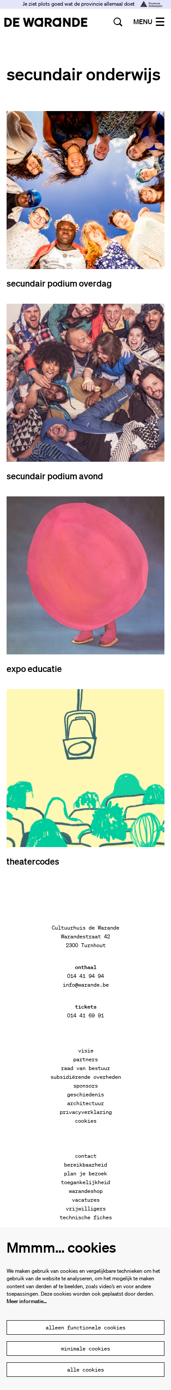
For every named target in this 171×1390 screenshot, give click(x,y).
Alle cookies (85, 1369)
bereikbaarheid (85, 1164)
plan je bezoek (85, 1173)
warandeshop (86, 1191)
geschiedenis (85, 1094)
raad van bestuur (85, 1068)
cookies (85, 1120)
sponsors (85, 1085)
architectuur (85, 1103)
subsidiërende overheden (85, 1077)
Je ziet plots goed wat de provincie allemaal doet (79, 3)
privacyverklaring (86, 1112)
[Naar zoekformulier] (118, 22)
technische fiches (86, 1217)
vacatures (86, 1199)
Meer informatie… (27, 1301)
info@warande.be (86, 984)
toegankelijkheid (85, 1182)
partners (85, 1059)
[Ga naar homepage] (45, 22)
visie (85, 1050)
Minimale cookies (85, 1348)
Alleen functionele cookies (85, 1327)
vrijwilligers (86, 1208)
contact (85, 1156)
